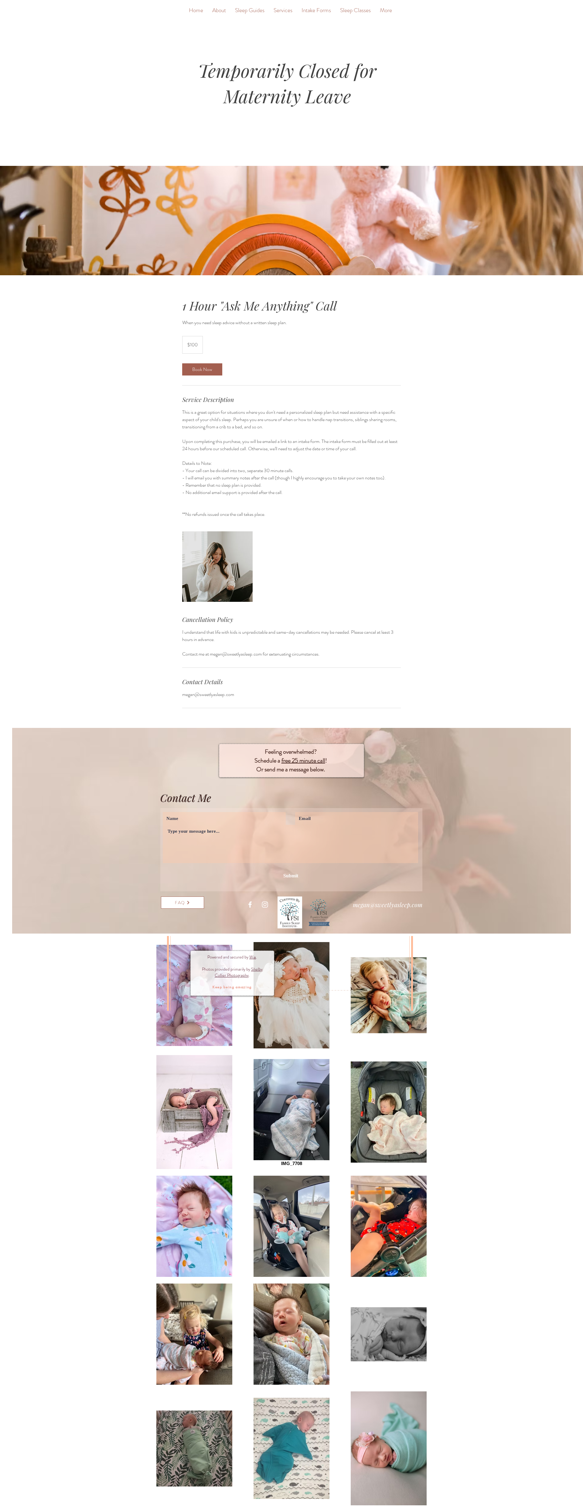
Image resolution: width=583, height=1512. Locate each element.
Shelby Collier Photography (239, 972)
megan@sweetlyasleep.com (387, 904)
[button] (232, 987)
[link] (202, 369)
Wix (252, 957)
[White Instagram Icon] (265, 904)
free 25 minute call (303, 760)
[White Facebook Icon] (250, 904)
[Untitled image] (217, 566)
